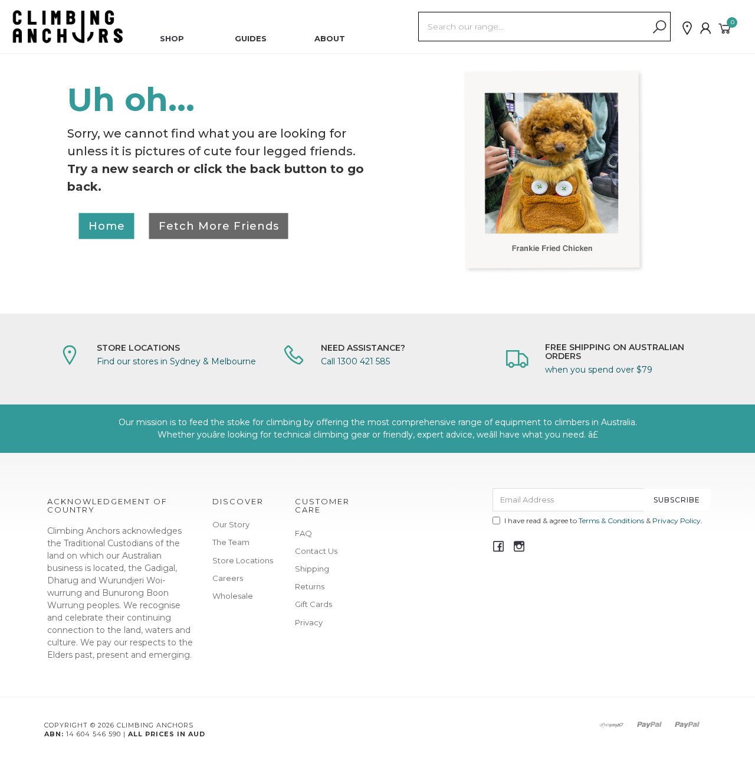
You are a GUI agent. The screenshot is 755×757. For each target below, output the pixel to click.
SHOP (172, 38)
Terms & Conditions (611, 520)
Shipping (312, 568)
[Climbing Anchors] (68, 26)
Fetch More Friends (219, 225)
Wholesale (232, 596)
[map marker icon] (687, 28)
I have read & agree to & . (603, 520)
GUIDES (251, 38)
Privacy (309, 622)
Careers (227, 578)
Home (106, 225)
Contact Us (316, 551)
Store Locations (242, 560)
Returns (309, 586)
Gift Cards (313, 604)
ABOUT (329, 38)
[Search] (659, 27)
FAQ (303, 533)
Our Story (231, 524)
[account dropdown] (706, 28)
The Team (231, 542)
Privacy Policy (676, 520)
